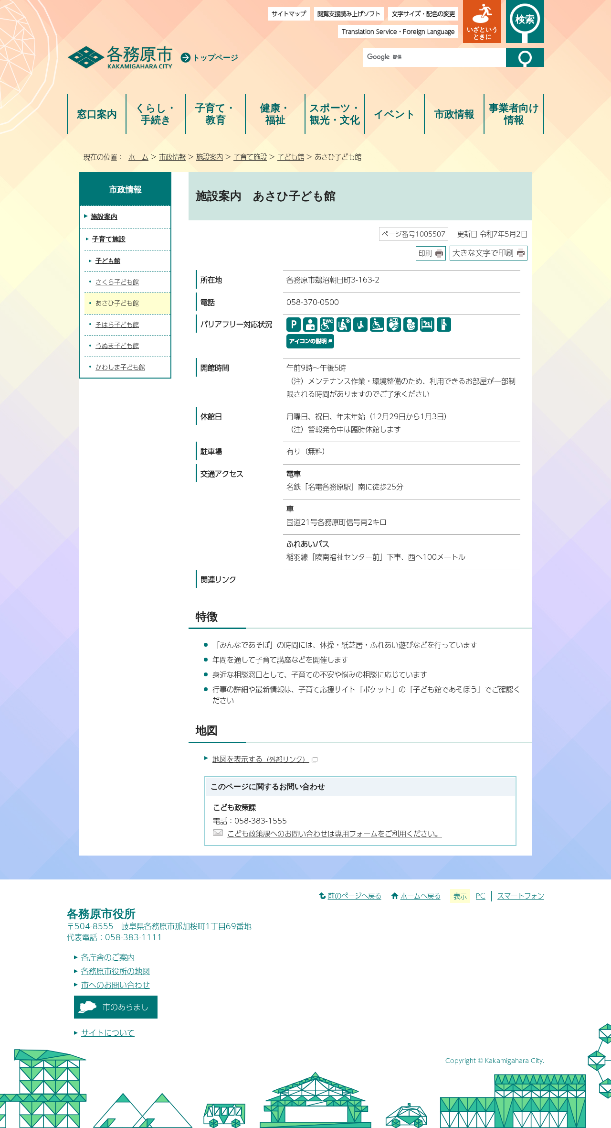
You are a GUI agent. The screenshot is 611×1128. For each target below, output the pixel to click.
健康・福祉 (275, 114)
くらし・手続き (156, 114)
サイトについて (108, 1033)
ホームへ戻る (420, 895)
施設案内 (209, 157)
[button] (482, 21)
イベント (395, 113)
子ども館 (290, 157)
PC (480, 895)
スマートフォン (520, 895)
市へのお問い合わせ (115, 985)
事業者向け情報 (514, 114)
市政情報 (454, 113)
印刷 (425, 253)
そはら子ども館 (117, 324)
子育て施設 (250, 157)
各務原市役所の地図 (115, 971)
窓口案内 (97, 113)
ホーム (138, 157)
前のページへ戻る (354, 895)
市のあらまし (125, 1007)
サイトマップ (289, 13)
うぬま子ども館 (117, 345)
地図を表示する (260, 758)
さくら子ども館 (117, 282)
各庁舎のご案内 (108, 957)
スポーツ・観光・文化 (335, 114)
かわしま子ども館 (120, 367)
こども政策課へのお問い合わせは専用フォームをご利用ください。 (334, 833)
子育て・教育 (215, 114)
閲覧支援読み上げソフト (348, 13)
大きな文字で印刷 (483, 253)
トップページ (215, 58)
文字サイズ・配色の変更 (423, 13)
